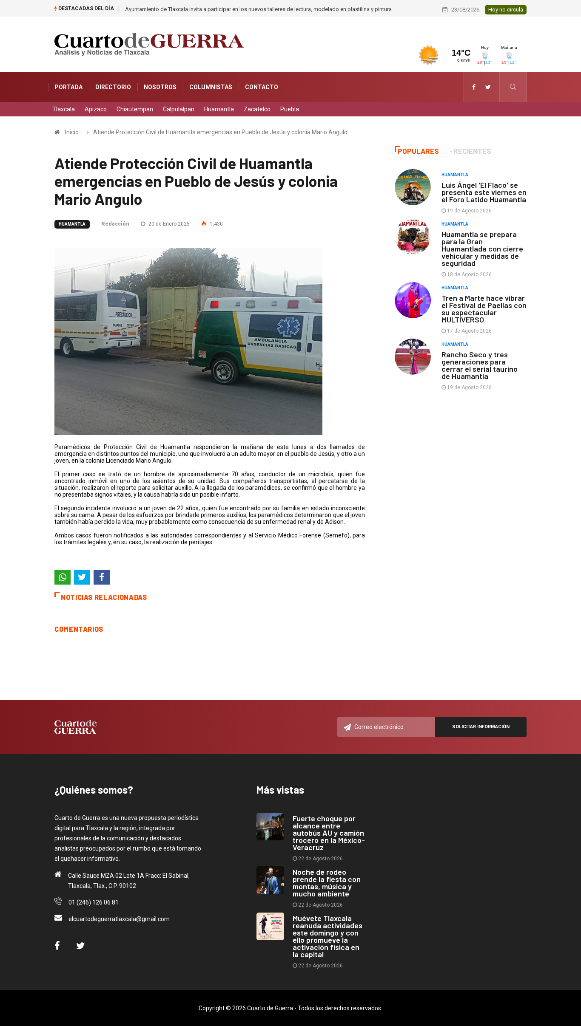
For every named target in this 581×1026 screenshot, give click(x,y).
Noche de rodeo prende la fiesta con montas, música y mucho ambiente (327, 882)
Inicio (72, 132)
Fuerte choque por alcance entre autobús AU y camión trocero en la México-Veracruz (329, 833)
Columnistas (210, 87)
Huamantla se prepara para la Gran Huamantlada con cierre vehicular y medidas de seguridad (482, 248)
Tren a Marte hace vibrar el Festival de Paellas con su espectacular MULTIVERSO (484, 308)
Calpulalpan (178, 109)
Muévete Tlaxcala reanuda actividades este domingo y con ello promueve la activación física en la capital (327, 936)
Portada (68, 87)
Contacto (261, 87)
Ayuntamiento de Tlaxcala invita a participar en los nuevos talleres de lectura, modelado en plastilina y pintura (258, 9)
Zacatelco (257, 109)
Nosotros (160, 87)
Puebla (289, 109)
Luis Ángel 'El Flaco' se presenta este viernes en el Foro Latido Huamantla (484, 192)
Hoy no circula (505, 9)
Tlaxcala (63, 109)
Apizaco (96, 109)
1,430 (215, 224)
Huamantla (219, 109)
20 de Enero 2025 (168, 224)
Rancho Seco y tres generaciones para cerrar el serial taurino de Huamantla (479, 365)
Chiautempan (135, 109)
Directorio (113, 87)
